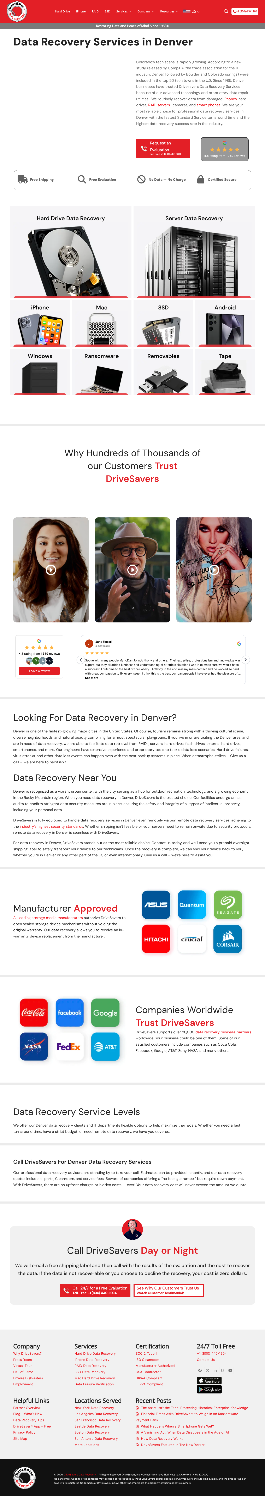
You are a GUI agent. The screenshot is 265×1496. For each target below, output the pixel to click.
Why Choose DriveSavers (132, 408)
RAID (95, 11)
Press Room (22, 1360)
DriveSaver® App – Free (32, 1426)
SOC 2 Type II (146, 1353)
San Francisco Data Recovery (98, 1420)
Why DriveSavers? (27, 1353)
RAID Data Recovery (90, 1366)
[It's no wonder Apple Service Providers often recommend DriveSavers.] (101, 329)
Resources (167, 11)
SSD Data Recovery (90, 1372)
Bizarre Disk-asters (28, 1378)
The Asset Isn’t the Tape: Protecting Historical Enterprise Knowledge (194, 1408)
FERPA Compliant (149, 1384)
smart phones (208, 105)
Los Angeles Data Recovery (96, 1414)
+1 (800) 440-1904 (212, 1353)
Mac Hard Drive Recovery (95, 1378)
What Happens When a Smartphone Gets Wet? (177, 1426)
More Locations (87, 1445)
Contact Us (206, 1360)
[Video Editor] (51, 569)
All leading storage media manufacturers (48, 917)
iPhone (81, 11)
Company (144, 11)
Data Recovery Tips (28, 1420)
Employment (23, 1384)
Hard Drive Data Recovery (95, 1353)
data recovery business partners (223, 1032)
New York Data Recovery (94, 1408)
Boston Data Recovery (92, 1432)
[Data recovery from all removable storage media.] (163, 377)
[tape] (225, 377)
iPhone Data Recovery (92, 1360)
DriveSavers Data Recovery (80, 1474)
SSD (107, 11)
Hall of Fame (23, 1372)
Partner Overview (27, 1408)
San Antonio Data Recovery (96, 1438)
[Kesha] (214, 569)
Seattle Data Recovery (92, 1426)
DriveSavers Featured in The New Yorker (173, 1445)
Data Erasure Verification (94, 1384)
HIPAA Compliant (149, 1378)
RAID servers (159, 105)
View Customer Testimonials (132, 497)
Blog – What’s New (27, 1414)
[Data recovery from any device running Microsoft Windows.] (40, 377)
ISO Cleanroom (147, 1360)
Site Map (20, 1438)
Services (122, 11)
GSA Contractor (148, 1372)
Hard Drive (62, 11)
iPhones (230, 99)
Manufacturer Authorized (155, 1366)
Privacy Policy (24, 1432)
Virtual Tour (22, 1366)
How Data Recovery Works (162, 1438)
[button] (139, 920)
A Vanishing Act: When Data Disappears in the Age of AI (185, 1432)
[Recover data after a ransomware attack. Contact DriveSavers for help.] (101, 377)
